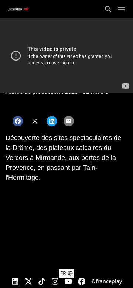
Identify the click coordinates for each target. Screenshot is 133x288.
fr (63, 273)
